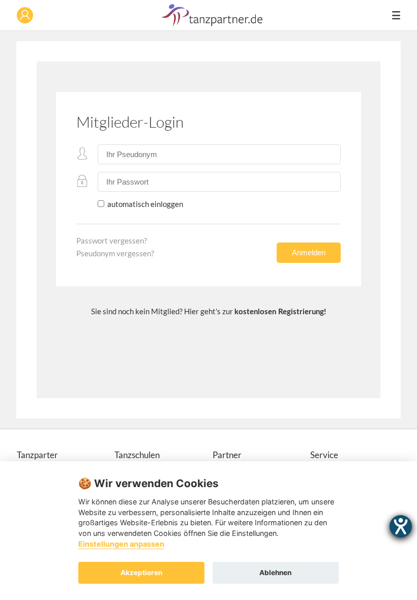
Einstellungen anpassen (121, 543)
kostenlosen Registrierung (279, 312)
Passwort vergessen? (111, 240)
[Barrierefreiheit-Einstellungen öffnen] (401, 526)
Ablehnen (275, 572)
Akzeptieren (141, 572)
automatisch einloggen (144, 203)
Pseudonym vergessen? (115, 253)
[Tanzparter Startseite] (212, 23)
